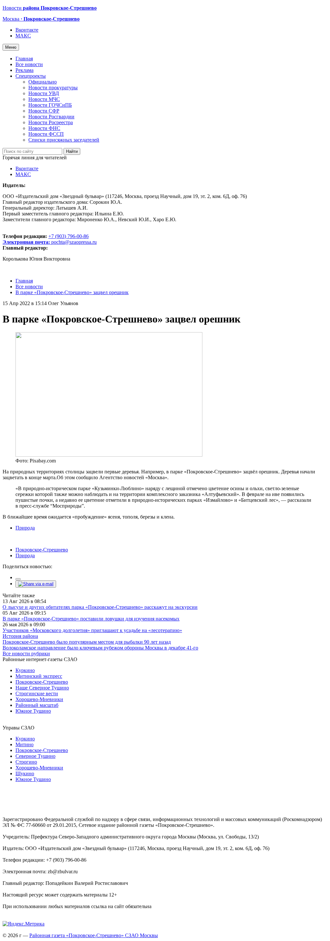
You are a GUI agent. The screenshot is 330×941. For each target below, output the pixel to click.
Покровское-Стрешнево (41, 549)
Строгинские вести (36, 693)
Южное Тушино (33, 711)
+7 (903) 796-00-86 (46, 239)
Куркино (25, 670)
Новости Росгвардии (51, 116)
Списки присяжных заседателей (63, 140)
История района (20, 636)
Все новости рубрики (26, 653)
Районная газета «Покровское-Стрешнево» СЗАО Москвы (93, 935)
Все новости (29, 64)
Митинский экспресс (38, 676)
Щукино (24, 773)
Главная (24, 58)
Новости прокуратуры (53, 87)
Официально (42, 81)
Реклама (24, 70)
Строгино (26, 762)
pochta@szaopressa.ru (74, 242)
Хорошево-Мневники (39, 699)
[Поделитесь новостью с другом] (35, 583)
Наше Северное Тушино (42, 687)
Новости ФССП (46, 134)
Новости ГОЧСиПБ (50, 105)
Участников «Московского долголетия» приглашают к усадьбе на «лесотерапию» (92, 630)
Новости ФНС (44, 128)
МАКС (23, 35)
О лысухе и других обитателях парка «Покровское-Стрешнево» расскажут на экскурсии (100, 607)
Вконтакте (26, 30)
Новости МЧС (44, 99)
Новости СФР (43, 111)
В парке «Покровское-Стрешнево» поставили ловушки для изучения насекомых (91, 618)
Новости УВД (43, 93)
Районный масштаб (36, 705)
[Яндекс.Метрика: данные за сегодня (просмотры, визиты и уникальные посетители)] (23, 924)
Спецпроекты (30, 76)
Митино (24, 744)
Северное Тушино (35, 756)
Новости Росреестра (50, 122)
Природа (25, 527)
